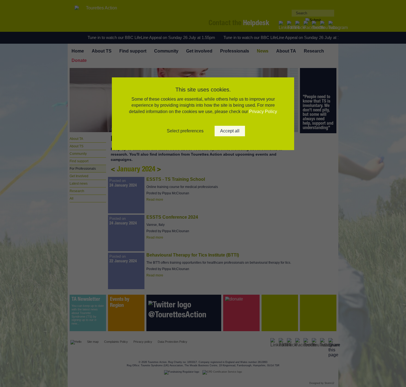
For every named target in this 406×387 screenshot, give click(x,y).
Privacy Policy (263, 111)
